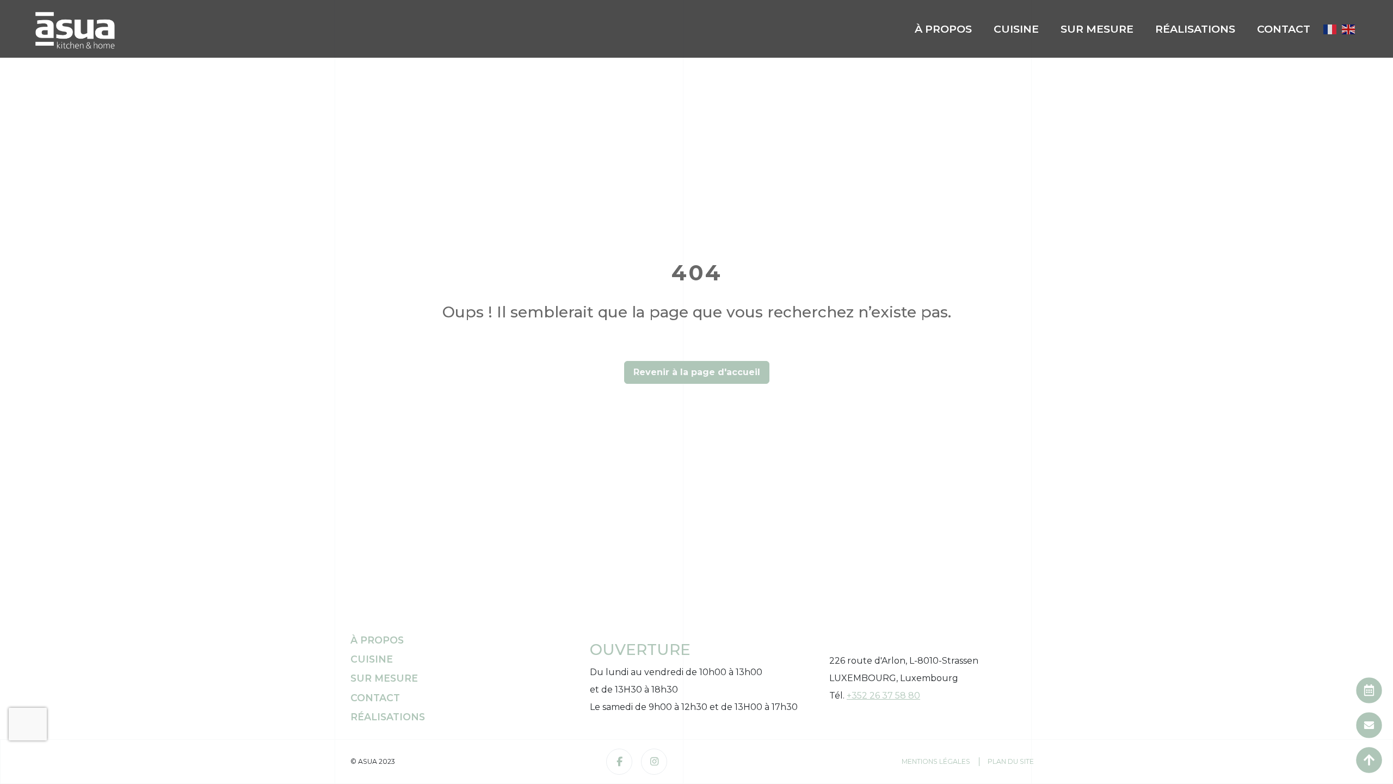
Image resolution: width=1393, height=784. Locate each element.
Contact (1283, 28)
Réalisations (1195, 28)
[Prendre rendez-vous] (1369, 690)
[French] (1330, 28)
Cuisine (1016, 28)
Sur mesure (1097, 28)
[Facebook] (619, 762)
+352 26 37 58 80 (883, 695)
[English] (1349, 28)
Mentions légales (936, 761)
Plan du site (1011, 761)
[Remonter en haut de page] (1369, 760)
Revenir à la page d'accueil (696, 372)
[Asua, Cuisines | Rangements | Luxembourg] (75, 29)
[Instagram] (654, 762)
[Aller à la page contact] (1369, 725)
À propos (943, 28)
